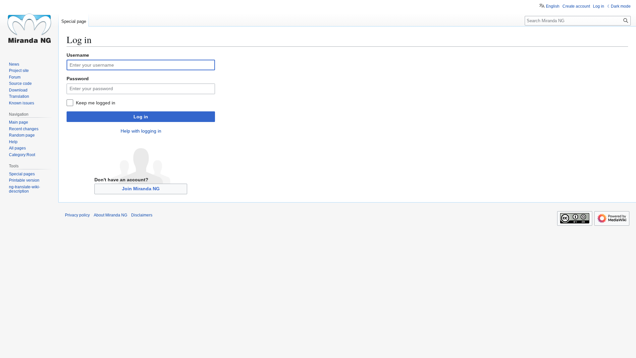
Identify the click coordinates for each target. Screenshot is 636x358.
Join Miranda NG (141, 188)
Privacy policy (77, 215)
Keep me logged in (95, 102)
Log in (140, 116)
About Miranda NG (110, 215)
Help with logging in (141, 131)
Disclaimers (141, 215)
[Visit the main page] (29, 26)
